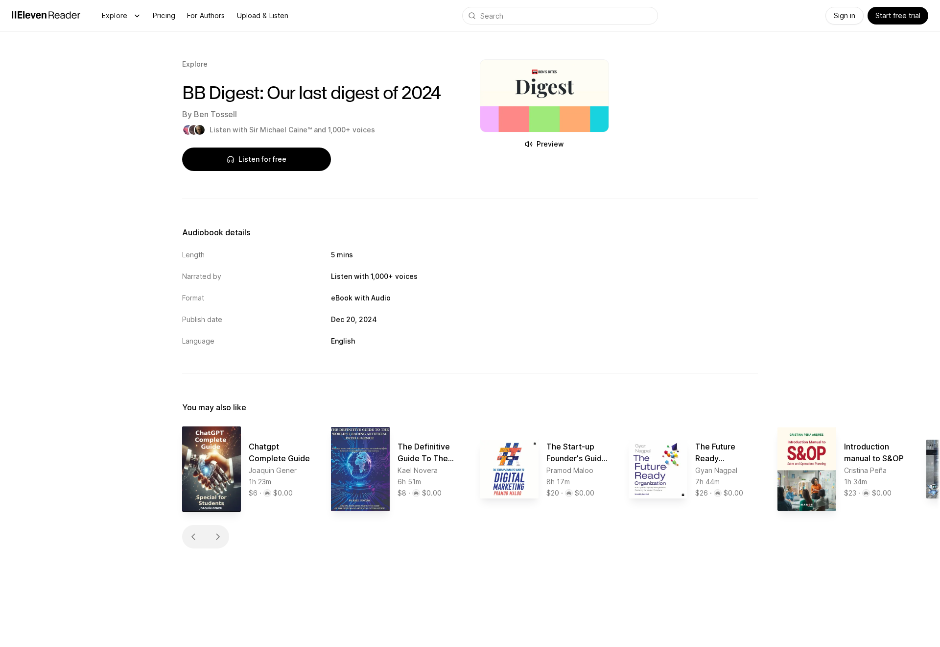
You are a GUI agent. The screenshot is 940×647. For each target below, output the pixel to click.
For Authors (206, 15)
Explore (114, 15)
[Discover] (137, 16)
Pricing (164, 15)
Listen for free (262, 159)
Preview (550, 144)
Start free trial (897, 15)
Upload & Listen (263, 15)
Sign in (844, 15)
